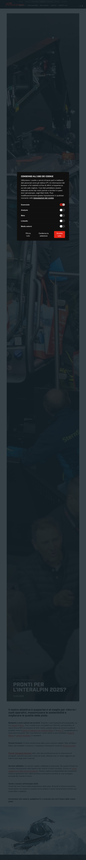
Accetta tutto (60, 234)
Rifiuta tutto (28, 234)
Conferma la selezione (44, 234)
